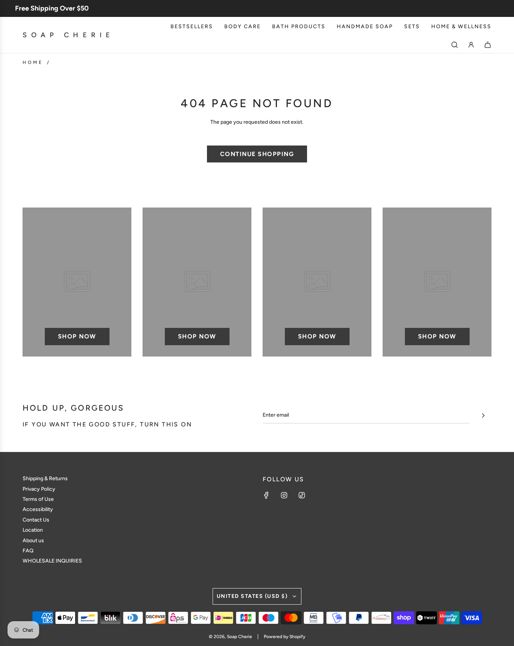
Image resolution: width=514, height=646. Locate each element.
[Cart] (487, 44)
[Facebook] (266, 495)
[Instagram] (284, 495)
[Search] (454, 44)
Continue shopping (257, 154)
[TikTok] (301, 495)
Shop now (77, 336)
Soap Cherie (68, 35)
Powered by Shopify (284, 636)
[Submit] (483, 415)
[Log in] (471, 44)
